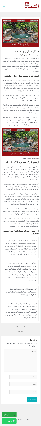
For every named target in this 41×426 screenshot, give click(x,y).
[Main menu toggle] (4, 6)
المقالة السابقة (20, 327)
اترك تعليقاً (36, 55)
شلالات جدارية (27, 55)
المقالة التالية (20, 332)
